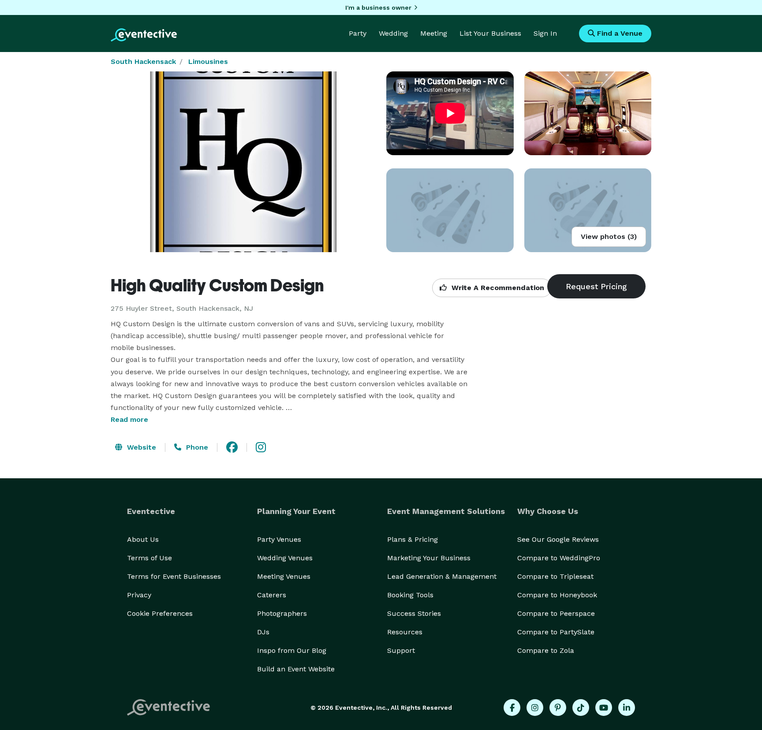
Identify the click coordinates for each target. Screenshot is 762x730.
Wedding (393, 33)
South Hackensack (143, 61)
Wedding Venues (285, 558)
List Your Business (490, 33)
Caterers (271, 595)
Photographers (282, 613)
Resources (404, 632)
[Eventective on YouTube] (603, 707)
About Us (143, 539)
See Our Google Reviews (558, 539)
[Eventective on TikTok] (580, 707)
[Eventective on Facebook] (512, 707)
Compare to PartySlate (555, 632)
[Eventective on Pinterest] (557, 707)
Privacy (139, 595)
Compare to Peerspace (556, 613)
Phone (196, 447)
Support (401, 650)
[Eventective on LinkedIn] (626, 707)
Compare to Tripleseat (555, 576)
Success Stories (414, 613)
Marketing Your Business (429, 558)
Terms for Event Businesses (174, 576)
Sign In (545, 33)
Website (140, 447)
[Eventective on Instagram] (535, 707)
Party (357, 33)
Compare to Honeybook (557, 595)
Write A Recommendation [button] (496, 287)
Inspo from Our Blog (291, 650)
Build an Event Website (296, 669)
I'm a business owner (378, 7)
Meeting (433, 33)
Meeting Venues (283, 576)
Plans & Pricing (412, 539)
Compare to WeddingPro (558, 558)
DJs (263, 632)
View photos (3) (609, 236)
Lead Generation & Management (442, 576)
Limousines (208, 61)
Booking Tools (410, 595)
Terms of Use (149, 558)
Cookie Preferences (160, 613)
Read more (129, 419)
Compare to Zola (545, 650)
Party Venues (279, 539)
